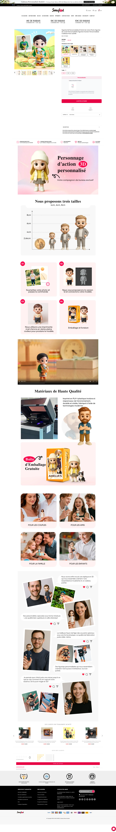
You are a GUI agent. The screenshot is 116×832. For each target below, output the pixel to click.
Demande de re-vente (42, 804)
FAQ (19, 802)
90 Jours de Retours (22, 794)
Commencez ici (60, 807)
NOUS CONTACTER (86, 5)
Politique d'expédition (22, 804)
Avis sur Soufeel (40, 794)
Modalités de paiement (23, 799)
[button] (88, 10)
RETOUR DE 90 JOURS (88, 133)
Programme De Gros (42, 797)
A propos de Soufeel (41, 792)
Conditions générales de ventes (25, 797)
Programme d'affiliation (42, 799)
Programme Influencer (42, 802)
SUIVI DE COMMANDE (98, 5)
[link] (24, 16)
